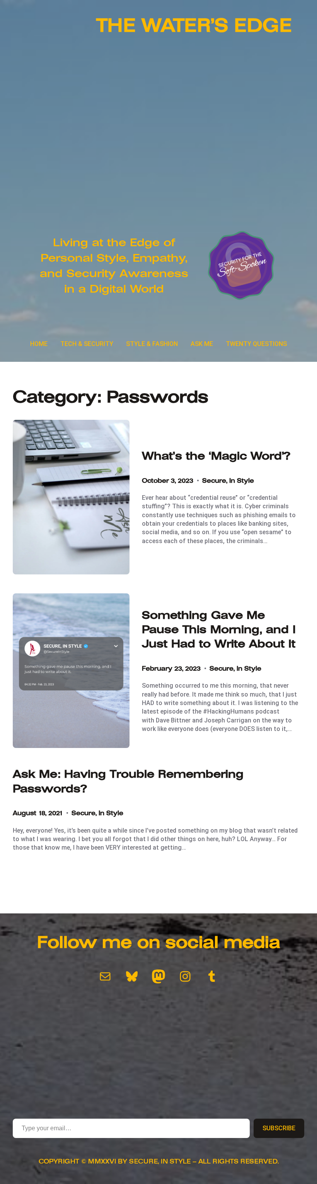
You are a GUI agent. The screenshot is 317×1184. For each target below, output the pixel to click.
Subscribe (278, 1128)
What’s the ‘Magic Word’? (216, 456)
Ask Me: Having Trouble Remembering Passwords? (128, 781)
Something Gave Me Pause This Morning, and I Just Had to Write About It (219, 629)
